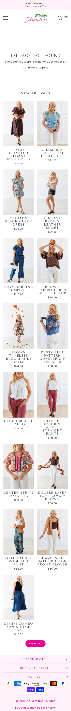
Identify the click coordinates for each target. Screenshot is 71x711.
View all (35, 643)
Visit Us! (34, 676)
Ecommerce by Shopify (41, 707)
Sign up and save (34, 668)
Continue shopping (35, 67)
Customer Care (34, 659)
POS (17, 707)
